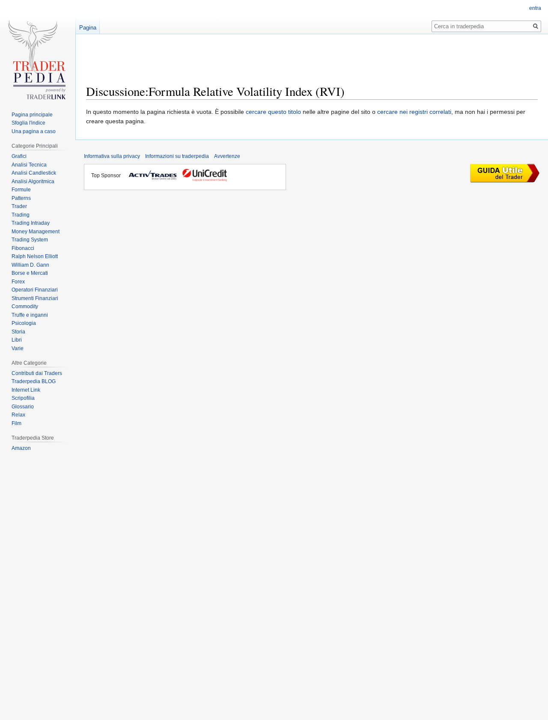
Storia (18, 332)
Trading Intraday (31, 223)
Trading (21, 215)
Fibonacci (23, 248)
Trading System (30, 240)
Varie (18, 348)
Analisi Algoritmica (33, 181)
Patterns (21, 198)
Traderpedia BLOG (34, 381)
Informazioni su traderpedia (177, 156)
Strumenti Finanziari (35, 298)
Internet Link (26, 390)
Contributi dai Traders (37, 373)
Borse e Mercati (30, 273)
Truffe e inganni (30, 315)
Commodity (25, 306)
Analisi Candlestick (34, 173)
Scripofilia (23, 398)
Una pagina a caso (34, 131)
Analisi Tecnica (29, 165)
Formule (21, 190)
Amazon (21, 448)
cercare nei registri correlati (414, 111)
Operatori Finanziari (35, 290)
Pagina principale (32, 115)
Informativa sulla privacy (112, 156)
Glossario (23, 407)
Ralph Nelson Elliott (35, 256)
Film (16, 423)
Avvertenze (227, 156)
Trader (19, 206)
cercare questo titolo (273, 111)
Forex (18, 282)
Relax (18, 415)
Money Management (36, 232)
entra (535, 8)
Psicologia (24, 323)
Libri (17, 340)
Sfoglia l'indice (28, 123)
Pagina (87, 27)
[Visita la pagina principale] (37, 63)
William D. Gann (30, 265)
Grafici (19, 156)
